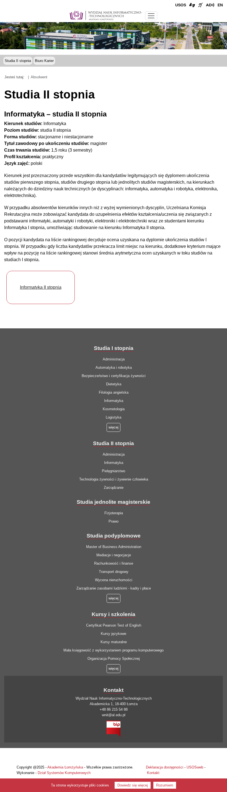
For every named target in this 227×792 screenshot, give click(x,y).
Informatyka (113, 401)
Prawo (113, 521)
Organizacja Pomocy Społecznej (113, 658)
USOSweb (195, 767)
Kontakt (153, 773)
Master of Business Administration (113, 547)
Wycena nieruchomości (113, 580)
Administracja (114, 359)
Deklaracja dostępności (164, 767)
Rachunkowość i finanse (113, 563)
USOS (180, 5)
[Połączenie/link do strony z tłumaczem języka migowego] (192, 5)
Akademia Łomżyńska (65, 767)
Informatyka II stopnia (40, 287)
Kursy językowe (113, 634)
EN (220, 5)
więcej (113, 598)
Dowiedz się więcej (132, 785)
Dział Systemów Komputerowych (64, 773)
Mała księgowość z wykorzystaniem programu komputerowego (113, 650)
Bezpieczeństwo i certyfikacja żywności (114, 376)
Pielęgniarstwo (113, 471)
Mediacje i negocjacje (113, 555)
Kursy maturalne (113, 642)
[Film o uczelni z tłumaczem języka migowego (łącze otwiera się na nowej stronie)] (200, 5)
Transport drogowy (113, 572)
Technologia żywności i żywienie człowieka (113, 479)
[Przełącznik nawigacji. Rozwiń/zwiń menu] (151, 15)
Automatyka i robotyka (114, 367)
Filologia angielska (113, 392)
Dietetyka (113, 384)
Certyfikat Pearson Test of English (113, 625)
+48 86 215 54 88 (114, 709)
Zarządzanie (113, 487)
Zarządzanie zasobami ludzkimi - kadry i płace (113, 588)
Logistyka (113, 417)
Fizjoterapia (113, 513)
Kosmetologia (114, 409)
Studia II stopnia (18, 61)
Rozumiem (164, 785)
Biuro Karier (44, 61)
